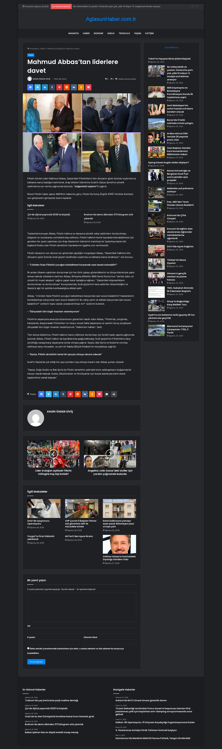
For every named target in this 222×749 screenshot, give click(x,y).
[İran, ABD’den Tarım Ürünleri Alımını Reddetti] (156, 206)
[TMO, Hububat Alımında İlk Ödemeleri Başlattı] (156, 292)
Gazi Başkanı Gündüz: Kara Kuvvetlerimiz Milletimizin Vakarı (179, 151)
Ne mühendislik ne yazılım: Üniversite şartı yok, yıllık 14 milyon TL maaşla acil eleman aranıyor (180, 73)
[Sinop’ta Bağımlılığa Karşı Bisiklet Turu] (156, 305)
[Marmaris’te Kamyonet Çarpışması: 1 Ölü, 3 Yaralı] (156, 330)
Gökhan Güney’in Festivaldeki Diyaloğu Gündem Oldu (119, 558)
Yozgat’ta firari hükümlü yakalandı (40, 538)
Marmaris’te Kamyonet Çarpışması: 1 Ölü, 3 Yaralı (180, 329)
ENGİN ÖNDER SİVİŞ (41, 79)
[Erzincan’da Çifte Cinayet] (156, 219)
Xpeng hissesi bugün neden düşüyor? (168, 162)
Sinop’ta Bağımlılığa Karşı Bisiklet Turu (178, 303)
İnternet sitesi (90, 637)
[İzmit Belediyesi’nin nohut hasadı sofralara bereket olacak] (156, 109)
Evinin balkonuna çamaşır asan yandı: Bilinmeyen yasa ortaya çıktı (118, 523)
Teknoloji (124, 33)
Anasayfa (73, 33)
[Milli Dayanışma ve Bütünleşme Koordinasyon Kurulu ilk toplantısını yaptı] (156, 92)
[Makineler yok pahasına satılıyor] (156, 192)
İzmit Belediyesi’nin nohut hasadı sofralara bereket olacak (180, 108)
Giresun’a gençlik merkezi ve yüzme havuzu (177, 276)
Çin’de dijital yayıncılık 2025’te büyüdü (48, 214)
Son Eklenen (171, 47)
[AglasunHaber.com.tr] (111, 19)
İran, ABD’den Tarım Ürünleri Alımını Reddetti (180, 203)
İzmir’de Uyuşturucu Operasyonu (38, 522)
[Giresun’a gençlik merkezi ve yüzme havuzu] (156, 277)
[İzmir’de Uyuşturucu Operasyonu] (44, 508)
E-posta (31, 637)
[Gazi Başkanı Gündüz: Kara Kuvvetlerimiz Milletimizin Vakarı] (156, 152)
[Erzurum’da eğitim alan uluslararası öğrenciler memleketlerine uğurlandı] (156, 233)
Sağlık (110, 33)
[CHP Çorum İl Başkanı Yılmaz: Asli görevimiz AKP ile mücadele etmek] (81, 508)
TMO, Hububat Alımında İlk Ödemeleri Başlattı (180, 289)
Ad (29, 626)
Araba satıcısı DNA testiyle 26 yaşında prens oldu (177, 136)
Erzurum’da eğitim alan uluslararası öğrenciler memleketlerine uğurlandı (180, 233)
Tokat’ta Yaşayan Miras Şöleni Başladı (169, 58)
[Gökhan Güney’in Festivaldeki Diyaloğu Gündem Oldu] (119, 544)
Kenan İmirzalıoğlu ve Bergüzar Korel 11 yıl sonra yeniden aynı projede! (178, 175)
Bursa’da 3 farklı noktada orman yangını (180, 121)
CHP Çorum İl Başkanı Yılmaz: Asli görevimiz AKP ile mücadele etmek (81, 523)
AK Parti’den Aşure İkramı (79, 536)
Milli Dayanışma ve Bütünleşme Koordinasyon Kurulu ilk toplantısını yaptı (107, 6)
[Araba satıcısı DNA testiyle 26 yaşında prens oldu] (156, 137)
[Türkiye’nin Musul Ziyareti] (156, 264)
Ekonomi (98, 33)
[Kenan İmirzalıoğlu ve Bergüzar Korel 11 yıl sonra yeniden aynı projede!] (156, 175)
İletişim (149, 33)
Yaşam (137, 33)
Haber (86, 33)
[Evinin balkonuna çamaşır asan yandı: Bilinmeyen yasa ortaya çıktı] (119, 508)
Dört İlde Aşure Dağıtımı (180, 246)
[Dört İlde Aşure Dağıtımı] (156, 250)
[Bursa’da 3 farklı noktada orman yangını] (156, 124)
